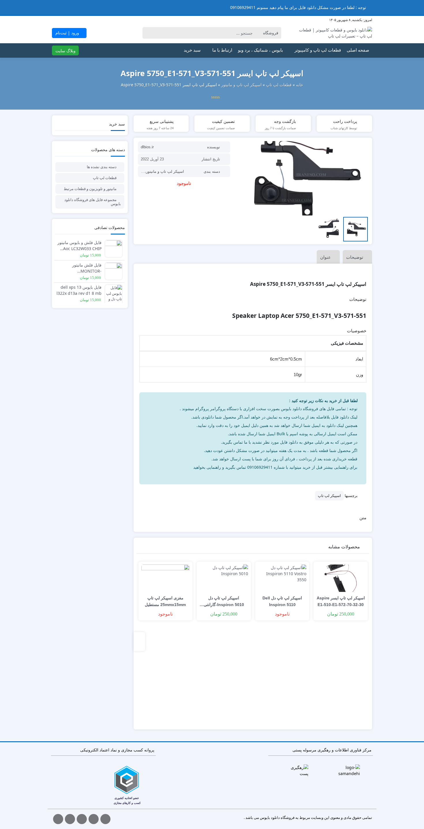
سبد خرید (192, 50)
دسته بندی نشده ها (102, 166)
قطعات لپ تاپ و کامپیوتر (317, 50)
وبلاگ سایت (65, 50)
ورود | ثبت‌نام (67, 32)
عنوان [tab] (325, 257)
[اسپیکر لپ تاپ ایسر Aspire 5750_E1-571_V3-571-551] (302, 178)
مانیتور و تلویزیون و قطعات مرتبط (90, 188)
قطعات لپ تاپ (279, 84)
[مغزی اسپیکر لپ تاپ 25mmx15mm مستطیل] (165, 578)
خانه (299, 84)
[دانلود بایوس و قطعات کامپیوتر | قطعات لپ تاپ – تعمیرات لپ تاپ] (334, 33)
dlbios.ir (147, 147)
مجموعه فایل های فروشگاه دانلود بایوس (92, 201)
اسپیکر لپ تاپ (329, 495)
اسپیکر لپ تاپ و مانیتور (241, 84)
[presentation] (139, 641)
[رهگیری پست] (297, 770)
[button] (5, 7)
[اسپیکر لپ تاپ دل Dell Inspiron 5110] (282, 578)
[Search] (147, 33)
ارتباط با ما (222, 50)
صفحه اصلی (358, 50)
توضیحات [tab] (354, 257)
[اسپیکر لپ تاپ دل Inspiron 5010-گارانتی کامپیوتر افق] (224, 578)
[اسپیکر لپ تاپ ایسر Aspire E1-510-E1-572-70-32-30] (340, 578)
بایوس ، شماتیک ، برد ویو (260, 50)
